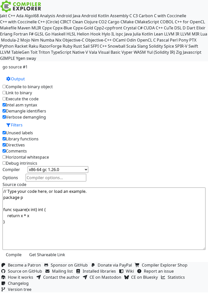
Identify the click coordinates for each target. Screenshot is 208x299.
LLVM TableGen (14, 52)
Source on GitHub (26, 271)
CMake (127, 22)
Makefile (8, 28)
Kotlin (147, 34)
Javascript (192, 52)
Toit (34, 52)
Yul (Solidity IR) (161, 52)
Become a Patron (25, 265)
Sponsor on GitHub (70, 265)
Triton (44, 52)
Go (47, 34)
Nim (35, 40)
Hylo (106, 34)
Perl (174, 40)
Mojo (25, 40)
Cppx (47, 28)
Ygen (20, 58)
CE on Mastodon (106, 277)
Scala (131, 46)
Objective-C (73, 40)
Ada (20, 15)
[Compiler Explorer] (21, 6)
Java (128, 34)
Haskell (58, 34)
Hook (95, 34)
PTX (192, 40)
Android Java (68, 15)
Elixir (200, 28)
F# (31, 34)
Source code (14, 184)
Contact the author (62, 277)
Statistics (177, 277)
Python (7, 46)
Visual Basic (109, 52)
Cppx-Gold (83, 28)
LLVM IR (171, 34)
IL (113, 34)
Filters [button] (17, 125)
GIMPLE (7, 58)
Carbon (146, 15)
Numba (47, 40)
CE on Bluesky (145, 277)
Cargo (113, 22)
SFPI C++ (99, 46)
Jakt (3, 15)
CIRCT (65, 22)
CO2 (103, 22)
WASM (140, 52)
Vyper (127, 52)
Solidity (156, 46)
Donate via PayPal (116, 265)
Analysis (47, 15)
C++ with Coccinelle (18, 22)
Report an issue (160, 271)
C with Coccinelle (170, 15)
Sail (86, 46)
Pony (183, 40)
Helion (83, 34)
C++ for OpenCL (190, 22)
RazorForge (50, 46)
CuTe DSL (173, 28)
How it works (21, 277)
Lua (203, 34)
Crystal (129, 28)
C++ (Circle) (48, 22)
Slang (142, 46)
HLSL (71, 34)
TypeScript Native (67, 52)
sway (31, 58)
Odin (131, 40)
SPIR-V (181, 46)
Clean (77, 22)
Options (10, 177)
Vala (93, 52)
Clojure (91, 22)
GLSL (39, 34)
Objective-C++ (98, 40)
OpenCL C (146, 40)
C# (140, 28)
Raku (33, 46)
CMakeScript (147, 22)
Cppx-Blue (62, 28)
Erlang (6, 34)
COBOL (167, 22)
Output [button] (18, 79)
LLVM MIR (189, 34)
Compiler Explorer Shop (165, 265)
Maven (24, 28)
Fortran (20, 34)
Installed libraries (100, 271)
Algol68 (32, 15)
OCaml (119, 40)
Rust (77, 46)
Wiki (131, 271)
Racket (21, 46)
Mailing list (63, 271)
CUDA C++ (153, 28)
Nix (58, 40)
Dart (191, 28)
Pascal (163, 40)
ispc (119, 34)
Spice (169, 46)
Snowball (116, 46)
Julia (137, 34)
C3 (135, 15)
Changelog (19, 283)
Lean (158, 34)
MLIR (36, 28)
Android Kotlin (95, 15)
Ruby (67, 46)
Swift (193, 46)
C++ (11, 15)
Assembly (119, 15)
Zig (179, 52)
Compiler (11, 169)
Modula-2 (10, 40)
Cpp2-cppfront (108, 28)
